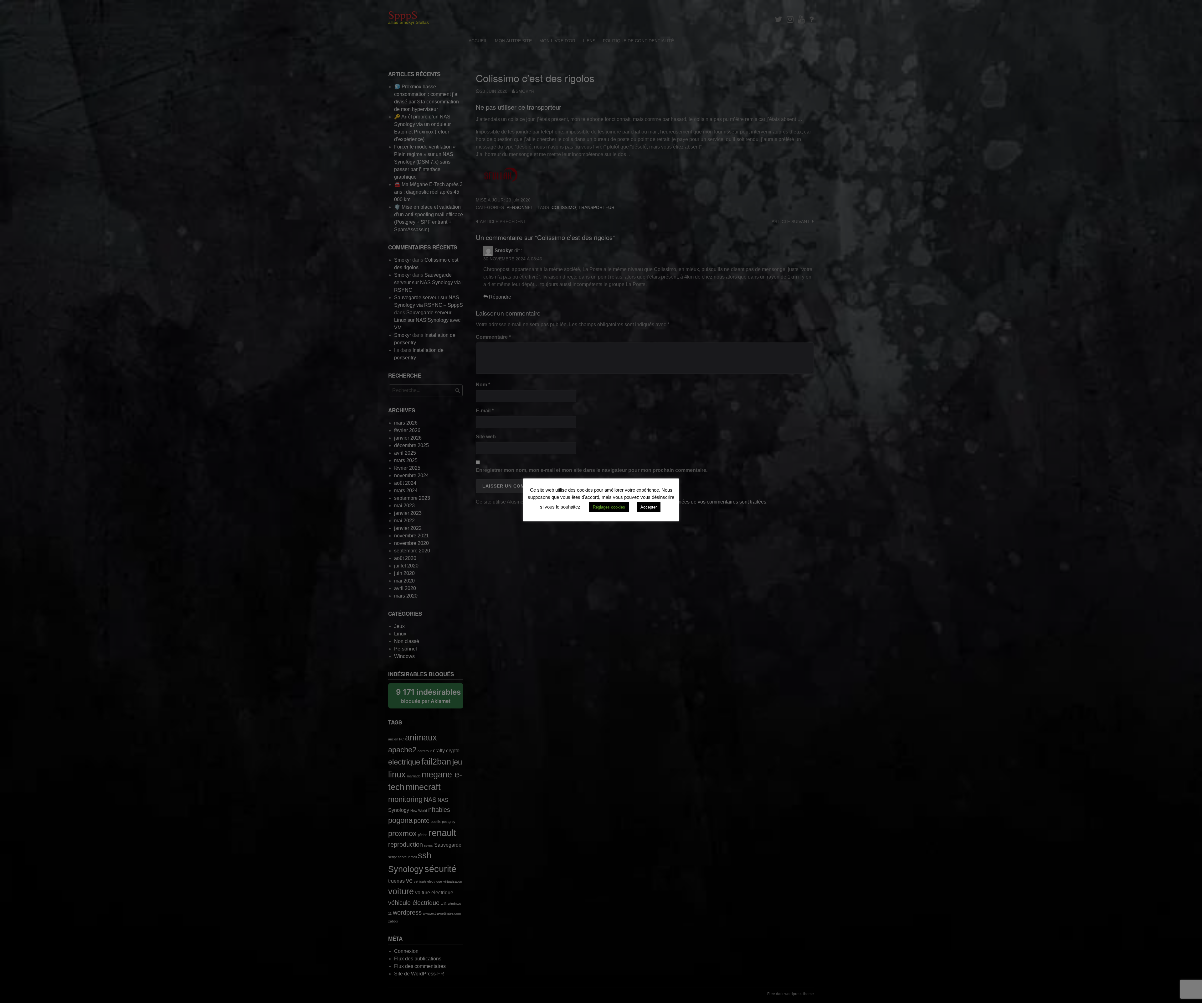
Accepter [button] (648, 507)
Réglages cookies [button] (609, 507)
